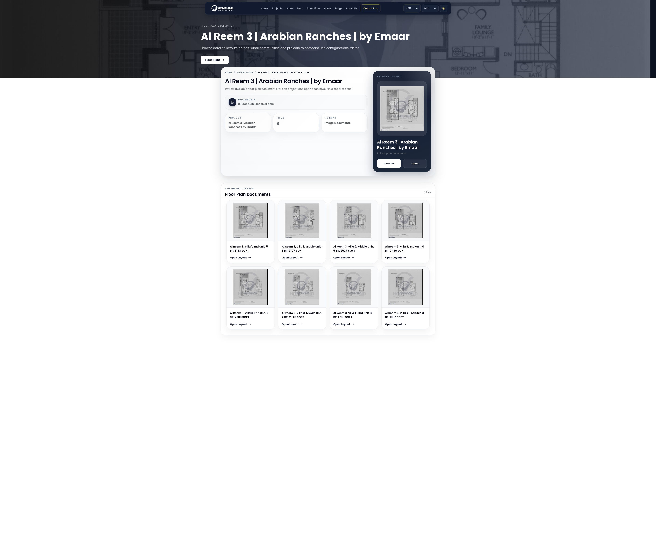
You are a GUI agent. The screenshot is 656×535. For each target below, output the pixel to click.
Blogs (338, 8)
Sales (289, 8)
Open (415, 163)
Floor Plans (313, 8)
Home (264, 8)
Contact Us (370, 8)
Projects (277, 8)
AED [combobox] (426, 8)
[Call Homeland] (443, 8)
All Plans (389, 163)
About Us (351, 8)
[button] (416, 8)
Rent (300, 8)
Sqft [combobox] (408, 8)
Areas (327, 8)
